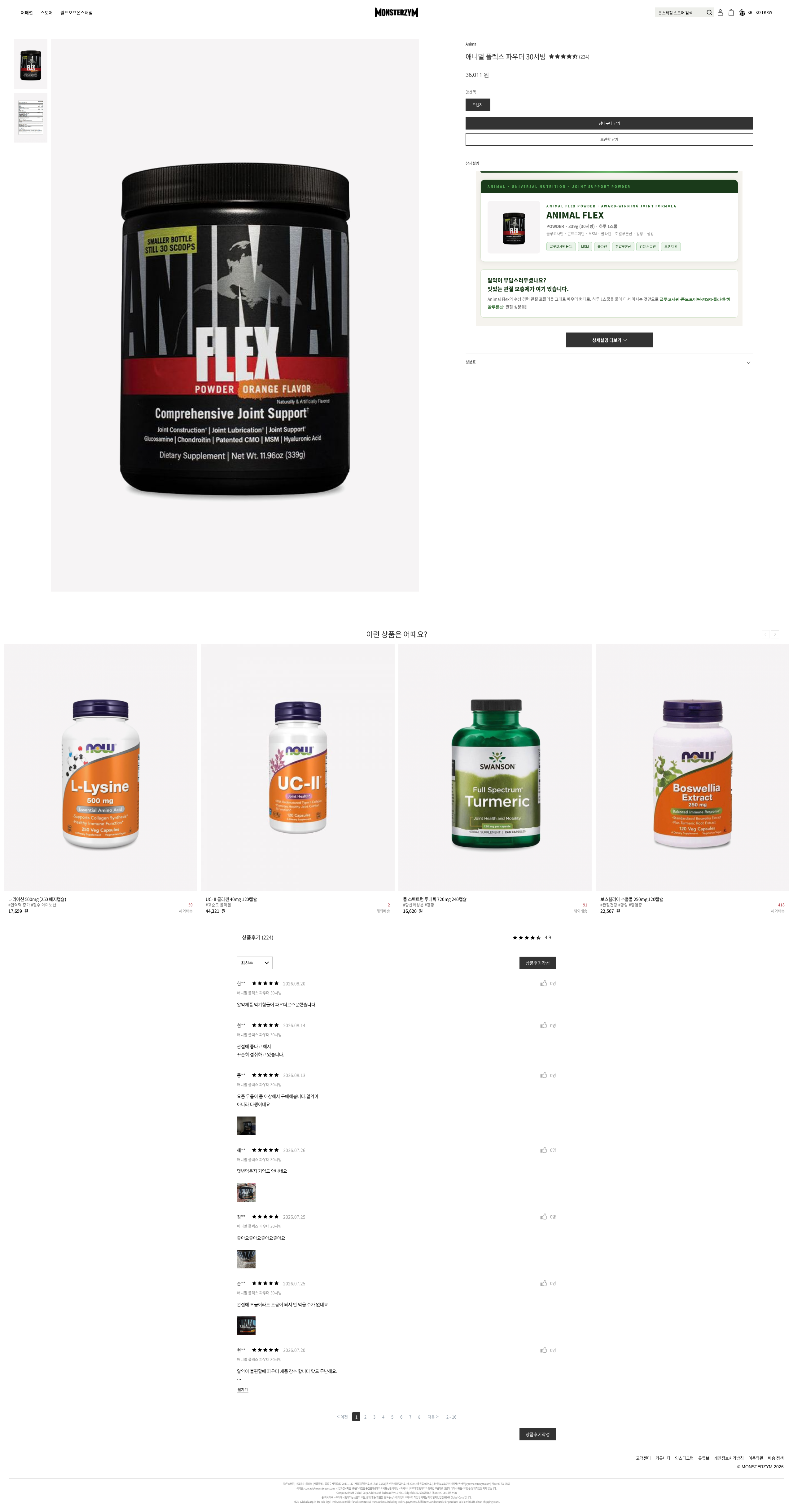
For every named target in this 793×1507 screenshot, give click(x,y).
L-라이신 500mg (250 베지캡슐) (37, 899)
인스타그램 (684, 1458)
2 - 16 (451, 1417)
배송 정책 (776, 1458)
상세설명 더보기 (606, 340)
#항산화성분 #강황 (418, 905)
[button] (775, 634)
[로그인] (720, 12)
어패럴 (27, 12)
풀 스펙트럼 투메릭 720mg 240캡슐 (435, 899)
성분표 (471, 362)
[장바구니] (731, 12)
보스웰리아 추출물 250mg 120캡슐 (631, 899)
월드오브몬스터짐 (76, 12)
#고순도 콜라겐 (218, 905)
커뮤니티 (662, 1458)
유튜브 (703, 1458)
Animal (471, 44)
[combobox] (684, 12)
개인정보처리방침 (729, 1458)
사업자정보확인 (343, 1488)
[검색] (707, 12)
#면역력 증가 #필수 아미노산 (32, 905)
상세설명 (472, 163)
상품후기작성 (538, 963)
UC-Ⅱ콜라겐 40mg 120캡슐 (231, 899)
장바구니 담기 (609, 123)
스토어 (47, 12)
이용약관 (755, 1458)
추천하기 (543, 983)
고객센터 (643, 1458)
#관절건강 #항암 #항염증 (621, 905)
